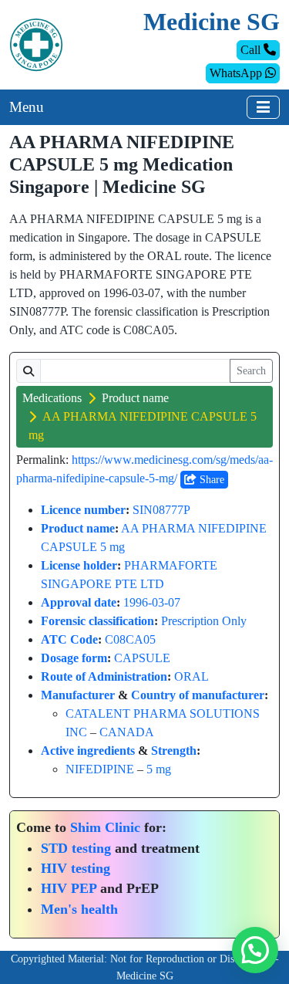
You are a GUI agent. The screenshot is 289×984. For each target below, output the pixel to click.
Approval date (78, 602)
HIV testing (75, 868)
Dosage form (74, 657)
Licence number (83, 509)
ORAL (191, 676)
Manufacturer (78, 695)
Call (252, 49)
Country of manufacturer (197, 695)
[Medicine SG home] (36, 43)
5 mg (158, 769)
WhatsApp (237, 72)
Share (210, 479)
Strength (174, 750)
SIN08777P (161, 509)
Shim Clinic (105, 827)
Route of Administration (104, 676)
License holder (79, 565)
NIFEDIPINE (100, 769)
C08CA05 (130, 639)
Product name (135, 397)
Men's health (79, 909)
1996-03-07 (151, 602)
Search (251, 371)
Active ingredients (88, 750)
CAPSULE (142, 657)
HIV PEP (68, 888)
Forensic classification (97, 620)
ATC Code (69, 639)
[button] (255, 950)
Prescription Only (204, 620)
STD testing (76, 848)
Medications (52, 397)
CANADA (126, 732)
